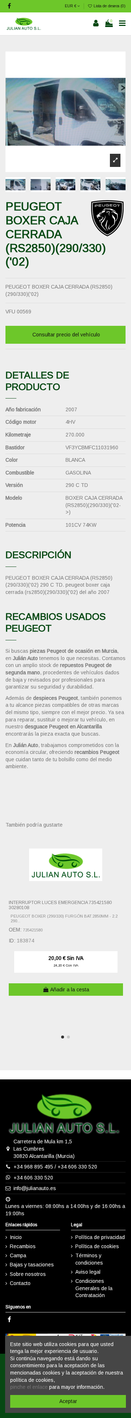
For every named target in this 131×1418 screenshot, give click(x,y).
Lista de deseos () (109, 6)
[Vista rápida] (120, 856)
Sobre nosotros (28, 1274)
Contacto (20, 1283)
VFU (10, 312)
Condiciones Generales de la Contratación (93, 1288)
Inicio (16, 1237)
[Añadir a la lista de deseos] (120, 843)
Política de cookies (97, 1246)
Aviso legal (87, 1272)
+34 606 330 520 (77, 1167)
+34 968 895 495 (33, 1167)
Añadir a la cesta (69, 989)
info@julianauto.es (34, 1188)
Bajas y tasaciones (32, 1265)
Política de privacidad (100, 1237)
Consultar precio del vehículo (66, 335)
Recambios (23, 1246)
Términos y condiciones (89, 1259)
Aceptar (68, 1401)
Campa (18, 1255)
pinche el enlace (29, 1387)
